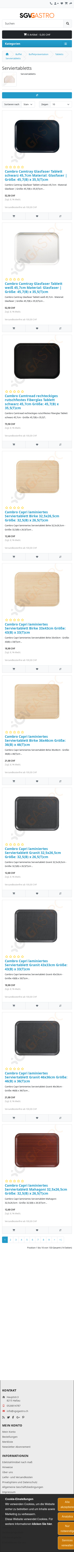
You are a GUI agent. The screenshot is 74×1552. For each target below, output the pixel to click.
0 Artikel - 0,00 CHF (38, 34)
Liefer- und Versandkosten (17, 1477)
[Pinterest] (23, 1417)
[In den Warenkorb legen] (13, 216)
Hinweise (7, 1467)
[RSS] (3, 1417)
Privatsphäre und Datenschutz (19, 1482)
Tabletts (59, 54)
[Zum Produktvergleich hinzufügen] (60, 216)
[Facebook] (13, 1417)
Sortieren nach (11, 104)
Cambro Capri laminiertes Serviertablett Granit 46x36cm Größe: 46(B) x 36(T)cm (36, 1077)
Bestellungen (10, 1436)
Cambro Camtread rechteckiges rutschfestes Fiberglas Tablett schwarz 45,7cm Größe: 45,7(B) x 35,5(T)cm (32, 401)
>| (60, 1239)
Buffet (18, 54)
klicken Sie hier (42, 1524)
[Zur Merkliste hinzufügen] (37, 216)
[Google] (18, 1417)
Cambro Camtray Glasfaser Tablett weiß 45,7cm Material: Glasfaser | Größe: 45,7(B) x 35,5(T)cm (33, 287)
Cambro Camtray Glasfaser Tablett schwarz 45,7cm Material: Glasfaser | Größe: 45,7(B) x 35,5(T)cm (36, 175)
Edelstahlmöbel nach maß (17, 1462)
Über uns (7, 1472)
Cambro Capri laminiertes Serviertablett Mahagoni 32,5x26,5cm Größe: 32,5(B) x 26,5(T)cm (36, 1189)
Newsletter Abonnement (16, 1446)
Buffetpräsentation (38, 54)
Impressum (8, 1492)
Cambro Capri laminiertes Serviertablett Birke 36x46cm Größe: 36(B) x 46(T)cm (35, 740)
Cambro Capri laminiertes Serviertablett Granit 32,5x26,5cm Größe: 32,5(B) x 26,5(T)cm (33, 852)
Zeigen (44, 104)
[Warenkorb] (66, 3)
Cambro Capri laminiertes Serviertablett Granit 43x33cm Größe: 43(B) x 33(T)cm (36, 965)
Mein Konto (8, 1431)
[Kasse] (71, 3)
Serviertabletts (13, 58)
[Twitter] (8, 1417)
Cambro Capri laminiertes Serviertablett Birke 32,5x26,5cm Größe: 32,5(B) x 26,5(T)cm (32, 516)
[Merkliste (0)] (62, 3)
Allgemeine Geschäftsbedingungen (22, 1487)
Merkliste (7, 1441)
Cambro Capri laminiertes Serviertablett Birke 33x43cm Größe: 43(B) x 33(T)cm (35, 628)
